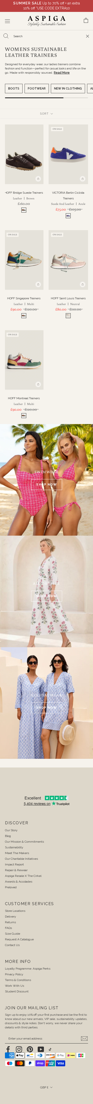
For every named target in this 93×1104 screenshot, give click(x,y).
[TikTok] (50, 1049)
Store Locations (15, 911)
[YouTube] (41, 1049)
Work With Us (14, 985)
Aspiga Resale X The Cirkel (23, 876)
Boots (13, 88)
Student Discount (17, 991)
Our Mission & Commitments (24, 841)
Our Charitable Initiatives (21, 858)
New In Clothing (68, 88)
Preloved (11, 887)
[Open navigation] (7, 21)
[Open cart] (86, 21)
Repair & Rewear (16, 870)
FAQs (8, 928)
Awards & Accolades (18, 881)
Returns (10, 922)
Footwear (37, 88)
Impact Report (14, 864)
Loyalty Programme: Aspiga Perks (27, 968)
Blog (8, 836)
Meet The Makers (17, 853)
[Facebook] (8, 1049)
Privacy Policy (14, 974)
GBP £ (44, 1087)
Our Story (11, 830)
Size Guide (12, 933)
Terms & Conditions (18, 980)
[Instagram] (19, 1049)
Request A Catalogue (19, 939)
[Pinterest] (30, 1049)
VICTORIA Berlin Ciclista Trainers (68, 198)
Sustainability (14, 847)
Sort (45, 113)
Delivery (10, 916)
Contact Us (12, 945)
